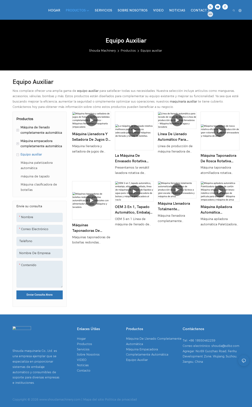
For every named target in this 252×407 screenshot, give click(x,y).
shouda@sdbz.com (225, 346)
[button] (208, 10)
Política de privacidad (121, 399)
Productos (128, 50)
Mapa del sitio (93, 399)
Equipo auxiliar (151, 50)
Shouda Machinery (102, 50)
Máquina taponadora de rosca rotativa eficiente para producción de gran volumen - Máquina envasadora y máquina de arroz (220, 158)
